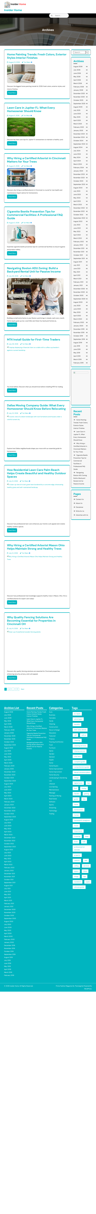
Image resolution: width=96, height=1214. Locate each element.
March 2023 (78, 205)
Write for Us (80, 511)
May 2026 (77, 77)
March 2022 (78, 238)
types (88, 882)
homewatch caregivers (82, 820)
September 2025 (79, 104)
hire (84, 799)
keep (86, 836)
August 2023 (78, 188)
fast (88, 783)
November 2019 (79, 332)
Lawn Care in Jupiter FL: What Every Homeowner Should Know (31, 109)
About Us (79, 503)
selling (76, 866)
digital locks (78, 783)
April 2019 (77, 356)
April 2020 (77, 316)
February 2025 (79, 127)
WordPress (88, 989)
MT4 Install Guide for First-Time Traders (33, 339)
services (86, 866)
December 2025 (79, 93)
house (76, 826)
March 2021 (77, 279)
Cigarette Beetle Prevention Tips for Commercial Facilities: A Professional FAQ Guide (35, 215)
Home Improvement (56, 769)
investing (77, 836)
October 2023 (78, 181)
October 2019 (78, 336)
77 (17, 689)
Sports (51, 805)
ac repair (77, 714)
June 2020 (77, 309)
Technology (53, 811)
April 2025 (77, 120)
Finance (52, 739)
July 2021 (77, 265)
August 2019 (78, 343)
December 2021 (79, 248)
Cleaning (52, 724)
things (76, 876)
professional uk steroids (79, 848)
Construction (53, 727)
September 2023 (79, 184)
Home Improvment (55, 772)
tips (84, 876)
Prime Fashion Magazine (64, 986)
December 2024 (79, 134)
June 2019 (77, 349)
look (84, 842)
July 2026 (77, 70)
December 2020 (79, 289)
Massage (52, 793)
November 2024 (79, 137)
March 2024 (78, 164)
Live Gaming (53, 787)
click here (77, 756)
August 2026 (78, 67)
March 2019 (77, 359)
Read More (12, 93)
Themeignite (79, 986)
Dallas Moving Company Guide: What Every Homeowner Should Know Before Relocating (36, 407)
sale (85, 860)
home (76, 804)
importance (78, 831)
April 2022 (77, 235)
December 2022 (79, 208)
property (77, 855)
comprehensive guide (81, 767)
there (85, 871)
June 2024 (77, 154)
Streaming (52, 808)
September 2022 (79, 218)
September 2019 (79, 339)
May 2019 (77, 353)
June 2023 (77, 194)
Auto (50, 712)
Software (52, 802)
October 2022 (78, 215)
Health (51, 760)
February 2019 (78, 363)
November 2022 (79, 211)
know (76, 842)
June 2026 (77, 73)
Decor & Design (54, 730)
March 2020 (78, 319)
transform (77, 882)
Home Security (54, 775)
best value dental (80, 730)
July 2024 (77, 151)
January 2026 (78, 90)
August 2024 (78, 147)
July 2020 (77, 306)
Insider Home (13, 10)
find (75, 788)
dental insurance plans (82, 772)
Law (50, 781)
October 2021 (78, 255)
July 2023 (77, 191)
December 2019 (79, 329)
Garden (51, 754)
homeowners (78, 810)
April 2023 (77, 201)
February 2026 (79, 87)
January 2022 (78, 245)
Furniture (52, 748)
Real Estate (53, 799)
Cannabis (52, 718)
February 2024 (79, 168)
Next (22, 689)
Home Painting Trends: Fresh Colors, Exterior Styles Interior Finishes (36, 56)
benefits (77, 724)
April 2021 (77, 275)
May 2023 (77, 198)
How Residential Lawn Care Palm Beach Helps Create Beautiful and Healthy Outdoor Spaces (36, 473)
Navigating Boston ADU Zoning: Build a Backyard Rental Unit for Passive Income (34, 269)
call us (83, 735)
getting (86, 794)
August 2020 (78, 302)
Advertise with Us (82, 515)
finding (84, 788)
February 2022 (79, 242)
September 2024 (79, 144)
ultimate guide (79, 887)
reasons (77, 860)
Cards (51, 721)
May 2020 (77, 312)
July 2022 (77, 225)
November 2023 (79, 178)
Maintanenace (54, 790)
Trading (51, 814)
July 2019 (77, 346)
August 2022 (78, 221)
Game (51, 751)
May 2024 (77, 157)
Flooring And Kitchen (56, 742)
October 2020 (78, 295)
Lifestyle (52, 784)
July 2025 (77, 110)
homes (76, 815)
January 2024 (78, 171)
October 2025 (78, 100)
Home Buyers (53, 766)
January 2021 (78, 285)
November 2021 (79, 252)
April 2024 (77, 161)
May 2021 (77, 272)
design (76, 778)
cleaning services (80, 746)
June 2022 (77, 228)
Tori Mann (27, 62)
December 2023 (79, 174)
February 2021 (78, 282)
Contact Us (80, 499)
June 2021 (77, 269)
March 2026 (78, 83)
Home (51, 763)
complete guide (79, 762)
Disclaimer (79, 507)
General (52, 757)
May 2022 (77, 231)
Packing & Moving (55, 796)
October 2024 (78, 141)
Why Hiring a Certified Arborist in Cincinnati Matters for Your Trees (36, 159)
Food (51, 745)
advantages (78, 719)
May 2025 (77, 117)
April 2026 (77, 80)
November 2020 (79, 292)
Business (52, 715)
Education (52, 733)
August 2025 (78, 107)
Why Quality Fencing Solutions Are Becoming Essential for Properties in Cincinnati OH (31, 620)
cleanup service (79, 751)
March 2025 (78, 124)
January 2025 (78, 130)
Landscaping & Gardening (58, 778)
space (76, 871)
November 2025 (79, 97)
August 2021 (78, 262)
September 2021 (79, 258)
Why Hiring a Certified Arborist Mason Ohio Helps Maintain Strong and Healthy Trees (36, 546)
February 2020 (79, 322)
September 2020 (79, 299)
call (75, 735)
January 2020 (78, 326)
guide (76, 799)
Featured (52, 736)
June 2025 (77, 114)
